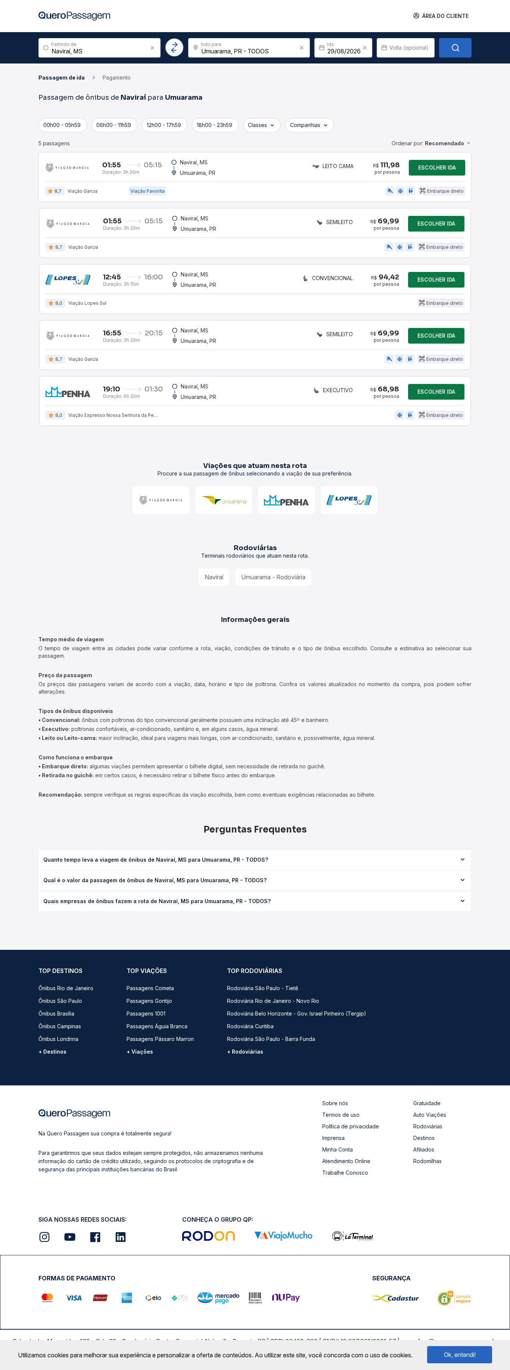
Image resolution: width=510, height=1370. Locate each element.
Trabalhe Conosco (345, 1172)
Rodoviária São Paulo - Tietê (262, 988)
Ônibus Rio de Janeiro (65, 988)
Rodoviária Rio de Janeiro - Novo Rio (273, 1001)
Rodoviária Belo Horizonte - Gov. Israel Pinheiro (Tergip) (296, 1013)
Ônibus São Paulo (60, 1001)
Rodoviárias (427, 1126)
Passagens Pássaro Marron (160, 1039)
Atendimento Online (346, 1161)
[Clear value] (364, 48)
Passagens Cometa (150, 988)
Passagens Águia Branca (157, 1026)
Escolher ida (437, 167)
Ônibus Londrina (58, 1039)
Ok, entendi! (460, 1354)
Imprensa (333, 1138)
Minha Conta (337, 1149)
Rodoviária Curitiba (250, 1026)
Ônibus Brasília (56, 1013)
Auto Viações (429, 1115)
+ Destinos (52, 1051)
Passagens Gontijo (149, 1001)
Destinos (424, 1138)
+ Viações (140, 1051)
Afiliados (423, 1149)
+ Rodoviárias (245, 1051)
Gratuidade (427, 1103)
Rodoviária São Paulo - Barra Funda (271, 1039)
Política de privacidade (350, 1126)
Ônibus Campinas (59, 1026)
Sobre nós (335, 1103)
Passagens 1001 (146, 1013)
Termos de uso (341, 1115)
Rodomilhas (427, 1161)
